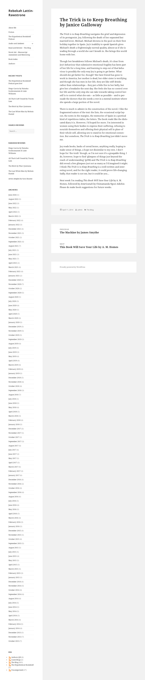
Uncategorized (17, 670)
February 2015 (14, 573)
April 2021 (12, 263)
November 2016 (14, 484)
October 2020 (13, 288)
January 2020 (14, 322)
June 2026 (12, 195)
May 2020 (12, 310)
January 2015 (14, 577)
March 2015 (13, 569)
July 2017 (12, 450)
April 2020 (12, 314)
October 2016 (13, 488)
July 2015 (12, 552)
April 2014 (12, 615)
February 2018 (14, 420)
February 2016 (14, 522)
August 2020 (13, 297)
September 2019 (14, 339)
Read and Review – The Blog (19, 48)
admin (79, 210)
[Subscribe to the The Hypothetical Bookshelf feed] (9, 665)
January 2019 (14, 373)
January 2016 (14, 526)
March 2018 (13, 416)
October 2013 (13, 641)
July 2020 (12, 301)
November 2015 (14, 535)
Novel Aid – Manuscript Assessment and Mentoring (19, 53)
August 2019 (13, 343)
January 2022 (14, 224)
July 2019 (12, 348)
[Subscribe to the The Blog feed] (9, 662)
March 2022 (13, 216)
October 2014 (13, 590)
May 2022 (12, 207)
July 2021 (12, 250)
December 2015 (14, 530)
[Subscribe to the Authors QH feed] (9, 657)
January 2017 (14, 475)
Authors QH (16, 657)
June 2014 (12, 607)
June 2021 (12, 254)
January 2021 (14, 275)
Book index (13, 59)
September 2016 (14, 492)
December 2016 (14, 479)
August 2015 (13, 547)
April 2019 (12, 360)
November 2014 (14, 586)
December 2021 (14, 229)
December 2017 (14, 428)
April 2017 (12, 462)
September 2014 (14, 594)
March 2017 (13, 467)
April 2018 (12, 411)
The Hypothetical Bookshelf (22, 665)
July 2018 (12, 399)
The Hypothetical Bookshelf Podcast (19, 37)
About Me (12, 28)
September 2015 (14, 543)
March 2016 (13, 518)
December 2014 (14, 581)
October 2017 (13, 437)
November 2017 (14, 433)
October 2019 (13, 335)
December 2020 (14, 280)
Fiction (11, 32)
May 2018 (12, 407)
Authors (11, 63)
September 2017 (14, 441)
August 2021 (13, 246)
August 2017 (13, 445)
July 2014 (12, 603)
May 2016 (12, 509)
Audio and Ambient (16, 43)
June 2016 (12, 505)
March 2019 (13, 365)
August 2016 (13, 496)
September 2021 (14, 241)
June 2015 (12, 556)
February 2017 (14, 471)
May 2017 (12, 458)
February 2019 (14, 369)
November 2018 (14, 382)
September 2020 (14, 293)
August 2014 (13, 598)
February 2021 (14, 271)
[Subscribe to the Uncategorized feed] (9, 670)
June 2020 (12, 305)
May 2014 (12, 611)
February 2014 (14, 624)
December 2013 (14, 632)
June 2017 (12, 454)
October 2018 (13, 386)
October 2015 (13, 539)
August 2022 (13, 199)
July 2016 (12, 501)
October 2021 (13, 237)
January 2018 (14, 424)
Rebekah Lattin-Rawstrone (20, 13)
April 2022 (12, 212)
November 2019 (14, 331)
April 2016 (12, 513)
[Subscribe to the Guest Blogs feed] (9, 660)
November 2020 (14, 284)
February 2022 (14, 220)
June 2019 (12, 352)
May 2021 (12, 258)
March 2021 (13, 267)
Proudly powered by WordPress (72, 267)
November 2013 (14, 637)
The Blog (14, 662)
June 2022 (12, 203)
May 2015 (12, 560)
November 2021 (14, 233)
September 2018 (14, 390)
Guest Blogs (16, 660)
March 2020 (13, 318)
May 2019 (12, 356)
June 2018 (12, 403)
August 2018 (13, 394)
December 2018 (14, 377)
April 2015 (12, 564)
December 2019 (14, 326)
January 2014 (14, 628)
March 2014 (13, 620)
